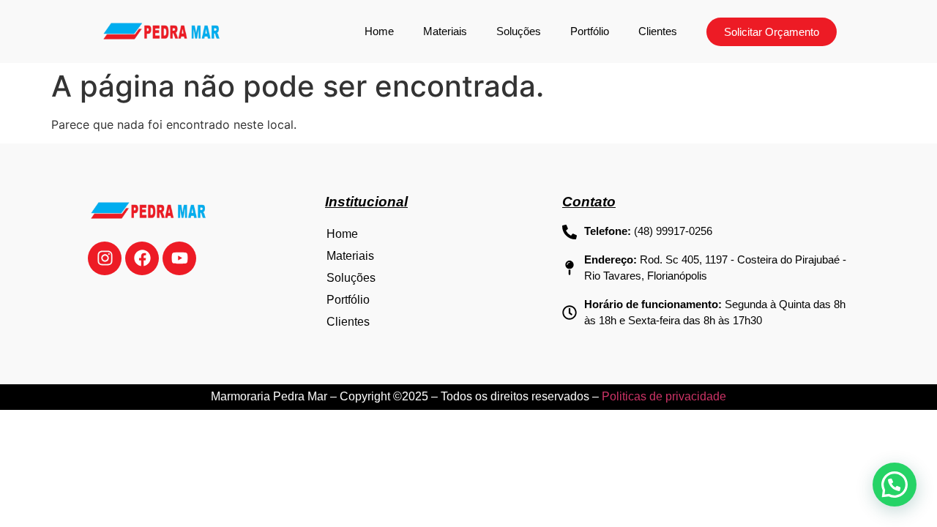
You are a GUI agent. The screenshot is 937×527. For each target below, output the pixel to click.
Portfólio (589, 31)
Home (379, 31)
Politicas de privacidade (664, 396)
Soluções (518, 31)
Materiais (445, 31)
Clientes (657, 31)
